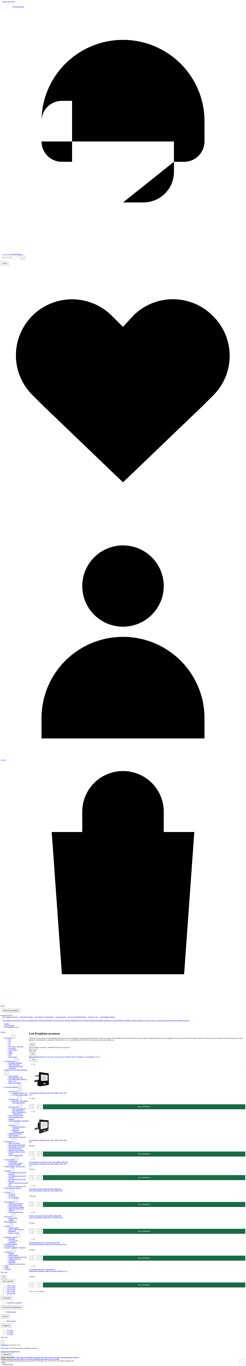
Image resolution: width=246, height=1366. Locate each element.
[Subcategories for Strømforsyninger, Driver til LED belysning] (12, 1169)
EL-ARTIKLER (134, 1020)
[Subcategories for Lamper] (11, 1225)
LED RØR (125, 1020)
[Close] (3, 1342)
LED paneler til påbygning (16, 1146)
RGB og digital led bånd (15, 1115)
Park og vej (8, 1216)
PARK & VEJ (143, 1020)
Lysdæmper (12, 1260)
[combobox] (11, 258)
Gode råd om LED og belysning (50, 1357)
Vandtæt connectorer (14, 1259)
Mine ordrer (20, 1359)
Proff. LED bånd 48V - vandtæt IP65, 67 (19, 1113)
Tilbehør (11, 1220)
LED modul (12, 1068)
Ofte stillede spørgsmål (33, 1357)
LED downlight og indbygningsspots (16, 1070)
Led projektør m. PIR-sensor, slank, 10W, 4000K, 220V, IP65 (47, 1093)
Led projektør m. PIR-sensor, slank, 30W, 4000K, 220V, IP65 (47, 1140)
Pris (4, 1277)
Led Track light (13, 1240)
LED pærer (8, 1038)
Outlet (6, 1267)
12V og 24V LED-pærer (16, 1046)
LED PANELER (60, 1017)
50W (11, 1293)
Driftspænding (6, 1298)
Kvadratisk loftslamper (15, 1063)
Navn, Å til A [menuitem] (55, 1057)
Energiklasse (6, 1325)
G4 (9, 1045)
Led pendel (11, 1242)
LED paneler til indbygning (16, 1145)
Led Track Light (10, 1246)
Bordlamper (12, 1231)
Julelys (7, 1266)
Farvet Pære (12, 1048)
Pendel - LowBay (13, 1233)
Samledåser (11, 1262)
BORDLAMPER (177, 1020)
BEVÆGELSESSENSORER (77, 1017)
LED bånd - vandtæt (18, 1102)
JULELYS (186, 1020)
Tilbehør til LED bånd (15, 1134)
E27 (9, 1039)
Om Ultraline (34, 1359)
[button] (1, 260)
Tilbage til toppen (7, 1364)
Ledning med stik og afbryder (17, 1257)
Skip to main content (8, 1)
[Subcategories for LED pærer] (13, 1037)
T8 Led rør (11, 1194)
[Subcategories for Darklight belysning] (18, 1236)
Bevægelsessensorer (11, 1222)
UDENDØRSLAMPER (107, 1017)
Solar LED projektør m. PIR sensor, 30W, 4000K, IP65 (46, 1190)
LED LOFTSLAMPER (25, 1020)
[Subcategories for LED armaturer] (16, 1200)
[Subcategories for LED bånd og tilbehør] (20, 1086)
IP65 (11, 1321)
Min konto (13, 1359)
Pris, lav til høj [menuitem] (64, 1057)
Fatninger (11, 1253)
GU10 (10, 1052)
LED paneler (8, 1141)
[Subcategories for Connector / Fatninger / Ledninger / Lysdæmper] (14, 1250)
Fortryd (5, 263)
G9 (9, 1043)
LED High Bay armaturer (16, 1207)
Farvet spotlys (12, 1057)
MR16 (10, 1053)
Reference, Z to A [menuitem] (94, 1057)
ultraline (5, 1345)
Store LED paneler (14, 1143)
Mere (32, 1044)
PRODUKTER (8, 1015)
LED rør (7, 1192)
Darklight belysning (11, 1237)
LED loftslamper (10, 1061)
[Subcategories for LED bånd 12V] (20, 1090)
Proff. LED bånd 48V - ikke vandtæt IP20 (19, 1109)
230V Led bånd (13, 1135)
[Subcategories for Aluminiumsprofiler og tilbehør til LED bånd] (17, 1124)
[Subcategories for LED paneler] (14, 1140)
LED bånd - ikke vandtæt (20, 1095)
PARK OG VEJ (93, 1017)
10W (11, 1286)
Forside (3, 1032)
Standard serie (12, 1161)
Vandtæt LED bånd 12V (19, 1093)
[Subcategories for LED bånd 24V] (20, 1098)
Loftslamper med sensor (15, 1066)
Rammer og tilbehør (14, 1083)
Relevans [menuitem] (39, 1057)
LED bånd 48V (13, 1107)
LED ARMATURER (26, 1017)
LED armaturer (9, 1202)
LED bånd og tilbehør (11, 1087)
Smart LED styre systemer (13, 1188)
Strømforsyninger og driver (16, 1264)
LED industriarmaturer (15, 1205)
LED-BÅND (47, 1020)
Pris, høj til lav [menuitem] (73, 1057)
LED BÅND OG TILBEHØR (44, 1017)
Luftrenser (8, 1269)
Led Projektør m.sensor (15, 1163)
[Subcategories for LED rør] (12, 1191)
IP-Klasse (5, 1316)
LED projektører (10, 1159)
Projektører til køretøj (14, 1165)
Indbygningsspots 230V (15, 1077)
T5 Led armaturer (13, 1197)
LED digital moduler (11, 1244)
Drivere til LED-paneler (15, 1155)
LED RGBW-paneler (14, 1148)
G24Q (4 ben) (12, 1050)
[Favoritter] (123, 512)
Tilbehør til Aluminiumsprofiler (18, 1131)
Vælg (32, 1054)
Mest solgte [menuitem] (32, 1057)
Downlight (11, 1239)
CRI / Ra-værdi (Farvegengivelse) (12, 1307)
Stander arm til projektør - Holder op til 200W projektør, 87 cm (48, 1271)
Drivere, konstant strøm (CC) (17, 1186)
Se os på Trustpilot (53, 1359)
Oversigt (27, 1359)
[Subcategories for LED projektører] (17, 1158)
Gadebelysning (13, 1218)
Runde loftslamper (14, 1065)
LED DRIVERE (167, 1020)
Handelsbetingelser (66, 1357)
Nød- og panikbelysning (15, 1212)
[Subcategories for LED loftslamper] (17, 1060)
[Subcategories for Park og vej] (13, 1215)
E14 (9, 1041)
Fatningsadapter (13, 1255)
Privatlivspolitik (43, 1359)
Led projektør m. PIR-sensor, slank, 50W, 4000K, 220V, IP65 (47, 1164)
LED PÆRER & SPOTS (10, 1017)
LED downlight (13, 1076)
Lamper (7, 1226)
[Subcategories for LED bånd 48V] (20, 1106)
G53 (9, 1055)
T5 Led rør (11, 1196)
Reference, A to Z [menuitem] (83, 1057)
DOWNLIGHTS (37, 1020)
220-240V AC (14, 1303)
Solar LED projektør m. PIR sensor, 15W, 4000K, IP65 (46, 1217)
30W (11, 1289)
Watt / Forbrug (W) (8, 1281)
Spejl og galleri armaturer (16, 1229)
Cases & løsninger (20, 1357)
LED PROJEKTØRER (68, 1020)
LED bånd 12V (13, 1091)
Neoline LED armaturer (15, 1203)
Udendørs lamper (13, 1228)
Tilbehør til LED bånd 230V (17, 1137)
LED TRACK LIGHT (155, 1020)
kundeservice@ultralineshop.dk (10, 1351)
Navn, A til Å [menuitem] (46, 1057)
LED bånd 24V (13, 1099)
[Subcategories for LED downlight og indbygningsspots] (6, 1073)
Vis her (242, 1066)
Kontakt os (75, 1357)
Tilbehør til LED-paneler (15, 1150)
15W (11, 1288)
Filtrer (33, 1060)
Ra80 (11, 1312)
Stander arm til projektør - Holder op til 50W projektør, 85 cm (47, 1244)
